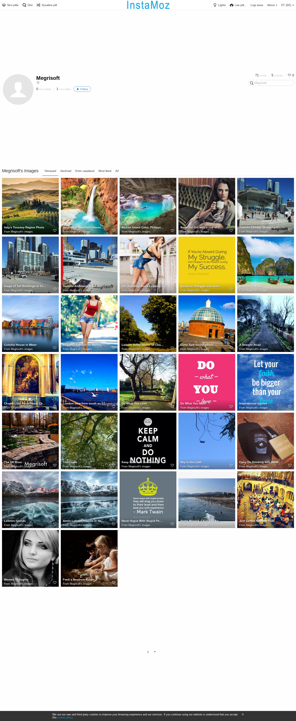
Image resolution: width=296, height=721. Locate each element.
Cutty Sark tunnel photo (196, 344)
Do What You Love (134, 403)
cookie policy (64, 717)
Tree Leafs (70, 462)
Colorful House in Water (20, 344)
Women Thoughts (16, 579)
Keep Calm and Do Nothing (140, 462)
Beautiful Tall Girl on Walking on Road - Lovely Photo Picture (84, 344)
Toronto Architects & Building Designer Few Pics (84, 286)
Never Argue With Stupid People (143, 520)
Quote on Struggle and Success (201, 286)
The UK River (13, 462)
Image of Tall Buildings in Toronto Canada (25, 286)
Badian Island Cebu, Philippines (143, 227)
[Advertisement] (148, 43)
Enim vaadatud (84, 170)
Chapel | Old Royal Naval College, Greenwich (25, 403)
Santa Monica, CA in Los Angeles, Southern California (201, 520)
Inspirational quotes (253, 403)
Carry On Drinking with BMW (258, 462)
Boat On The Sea (250, 286)
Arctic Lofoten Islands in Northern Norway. (84, 520)
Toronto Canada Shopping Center (260, 227)
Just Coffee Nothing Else (256, 520)
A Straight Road (250, 344)
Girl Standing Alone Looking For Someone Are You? (143, 286)
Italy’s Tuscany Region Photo (24, 227)
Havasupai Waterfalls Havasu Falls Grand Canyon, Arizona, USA (84, 227)
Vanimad (65, 170)
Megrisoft (48, 78)
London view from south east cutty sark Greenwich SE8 (84, 403)
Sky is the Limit (191, 462)
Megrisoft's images (22, 231)
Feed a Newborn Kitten (78, 579)
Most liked (104, 170)
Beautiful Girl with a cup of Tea (201, 227)
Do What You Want (193, 403)
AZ (117, 170)
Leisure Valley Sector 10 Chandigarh (143, 344)
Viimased (50, 170)
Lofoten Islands (15, 520)
